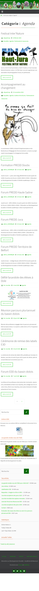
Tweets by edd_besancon (7, 538)
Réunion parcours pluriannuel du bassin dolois (18, 307)
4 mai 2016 (16, 281)
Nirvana (20, 559)
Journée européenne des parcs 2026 (11, 499)
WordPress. (26, 559)
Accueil (4, 550)
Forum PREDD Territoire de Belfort (16, 244)
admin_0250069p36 (8, 167)
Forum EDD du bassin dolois (17, 366)
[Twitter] (17, 565)
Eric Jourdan (6, 281)
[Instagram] (24, 565)
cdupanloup (6, 38)
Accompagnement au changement (13, 85)
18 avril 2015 (16, 344)
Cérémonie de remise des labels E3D (19, 337)
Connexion (12, 550)
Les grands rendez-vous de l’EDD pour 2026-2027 (15, 477)
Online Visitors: (5, 519)
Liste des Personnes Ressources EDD (11, 496)
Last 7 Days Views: (6, 525)
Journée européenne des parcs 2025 (11, 490)
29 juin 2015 (16, 314)
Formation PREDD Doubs (15, 163)
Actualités (6, 40)
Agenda (11, 40)
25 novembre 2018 (18, 91)
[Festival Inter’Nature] (19, 55)
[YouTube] (14, 565)
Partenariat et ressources (21, 40)
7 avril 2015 (16, 371)
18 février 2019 (17, 38)
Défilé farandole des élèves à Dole (17, 275)
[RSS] (21, 565)
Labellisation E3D (6, 483)
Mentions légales (32, 550)
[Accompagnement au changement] (19, 123)
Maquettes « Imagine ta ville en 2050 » (12, 487)
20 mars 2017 (21, 167)
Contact (3, 502)
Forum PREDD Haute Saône (16, 189)
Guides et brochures (20, 94)
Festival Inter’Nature (12, 33)
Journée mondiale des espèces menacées (13, 493)
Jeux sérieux (4, 480)
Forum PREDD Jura (12, 216)
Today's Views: (5, 522)
